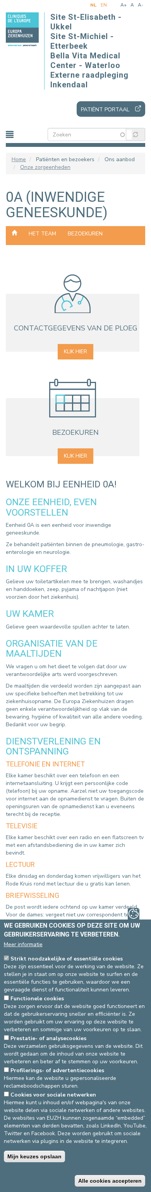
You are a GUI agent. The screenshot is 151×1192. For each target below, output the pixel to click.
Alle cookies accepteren (110, 1181)
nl (93, 5)
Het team (42, 233)
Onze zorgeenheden (45, 167)
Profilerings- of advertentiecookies (57, 1070)
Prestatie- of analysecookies (48, 1038)
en (104, 5)
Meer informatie (23, 944)
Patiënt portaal (105, 109)
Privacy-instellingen (133, 914)
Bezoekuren (85, 233)
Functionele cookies (37, 998)
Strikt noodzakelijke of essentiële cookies (66, 958)
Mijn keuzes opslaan (34, 1156)
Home (19, 159)
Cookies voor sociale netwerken (53, 1094)
